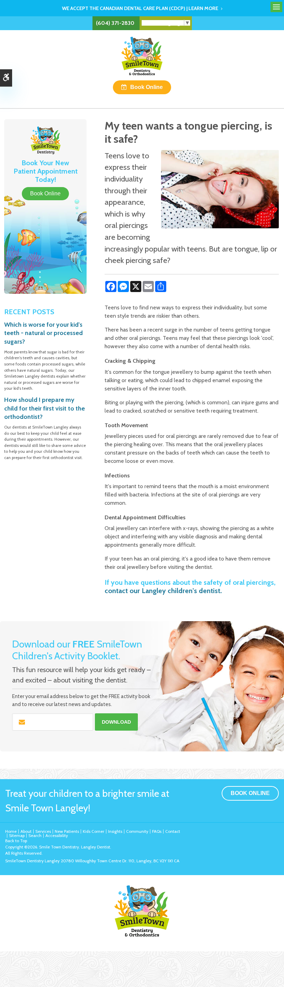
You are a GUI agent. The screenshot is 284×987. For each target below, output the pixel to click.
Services (43, 831)
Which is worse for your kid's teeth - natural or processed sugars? (43, 333)
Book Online (146, 87)
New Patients (67, 831)
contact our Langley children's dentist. (163, 591)
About (26, 831)
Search (35, 835)
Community (137, 831)
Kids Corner (93, 831)
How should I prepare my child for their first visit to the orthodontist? (44, 408)
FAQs (156, 831)
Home (11, 831)
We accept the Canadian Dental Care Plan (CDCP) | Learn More (140, 8)
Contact (172, 831)
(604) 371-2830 (115, 23)
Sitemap (17, 835)
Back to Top (16, 840)
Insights (115, 831)
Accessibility (56, 835)
